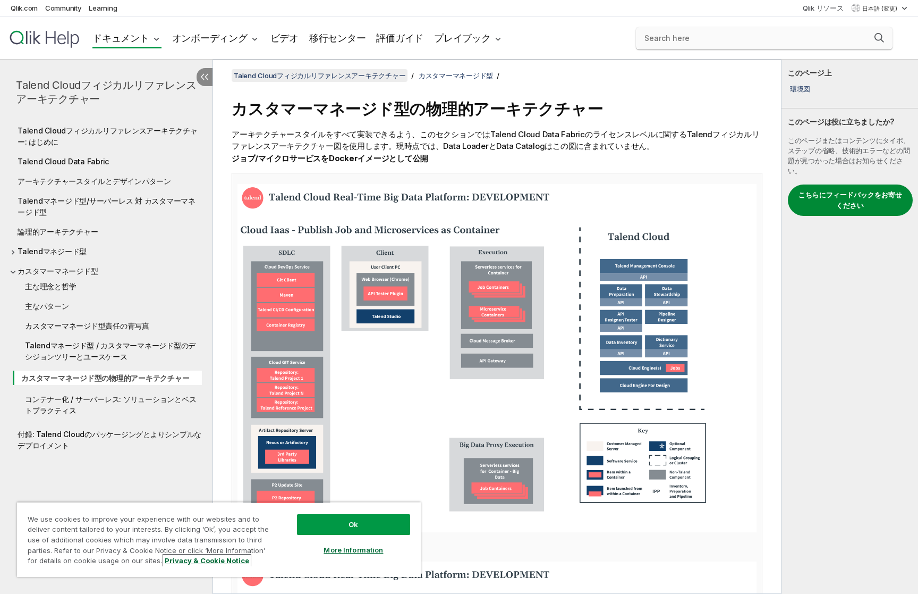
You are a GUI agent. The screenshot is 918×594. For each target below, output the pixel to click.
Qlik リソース (823, 8)
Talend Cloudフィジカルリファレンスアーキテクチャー (106, 92)
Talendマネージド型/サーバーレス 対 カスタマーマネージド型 (107, 206)
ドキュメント (120, 38)
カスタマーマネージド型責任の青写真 (87, 325)
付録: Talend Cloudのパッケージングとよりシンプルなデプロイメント (109, 440)
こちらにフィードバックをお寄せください (850, 200)
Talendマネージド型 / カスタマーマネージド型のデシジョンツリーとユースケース (110, 351)
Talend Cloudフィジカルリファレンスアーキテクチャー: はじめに (108, 136)
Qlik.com (24, 8)
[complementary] (849, 327)
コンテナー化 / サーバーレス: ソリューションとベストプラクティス (110, 405)
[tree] (106, 285)
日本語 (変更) (880, 8)
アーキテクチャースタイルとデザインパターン (94, 181)
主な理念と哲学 (50, 286)
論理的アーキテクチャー (58, 231)
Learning (103, 8)
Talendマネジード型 (52, 251)
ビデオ (284, 38)
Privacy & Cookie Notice (207, 560)
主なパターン (47, 306)
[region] (219, 539)
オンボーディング (210, 38)
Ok (353, 524)
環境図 (800, 89)
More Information (353, 550)
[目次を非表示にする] (204, 77)
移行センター (337, 38)
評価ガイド (399, 38)
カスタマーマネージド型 (58, 270)
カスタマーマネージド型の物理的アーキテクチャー (105, 377)
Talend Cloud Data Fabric (63, 161)
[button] (879, 37)
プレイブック (462, 38)
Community (63, 8)
